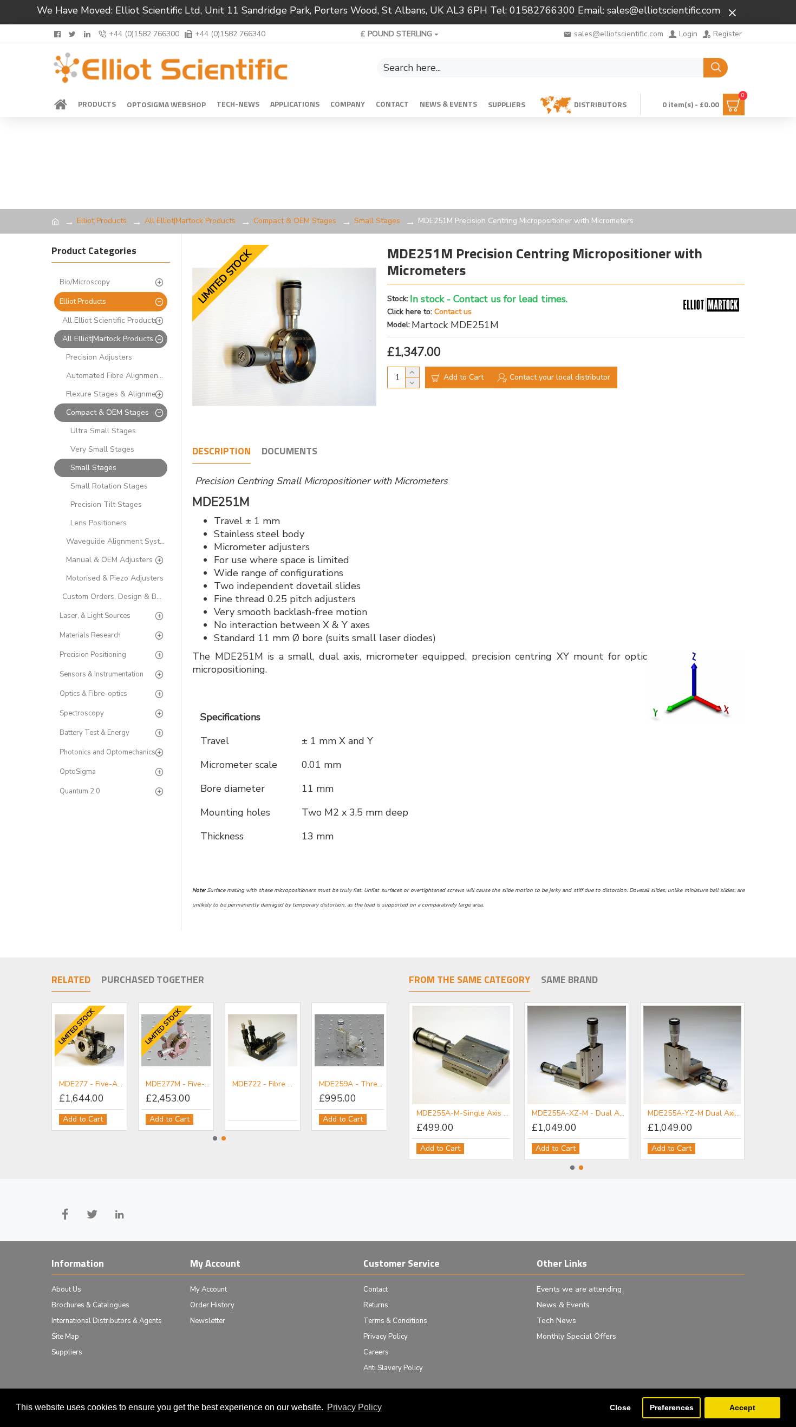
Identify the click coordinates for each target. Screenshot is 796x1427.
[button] (215, 1138)
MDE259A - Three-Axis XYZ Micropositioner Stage (351, 1084)
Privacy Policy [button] (354, 1407)
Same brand (569, 980)
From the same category (469, 980)
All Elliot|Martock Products (190, 221)
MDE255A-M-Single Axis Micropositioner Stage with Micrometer (463, 1113)
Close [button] (620, 1407)
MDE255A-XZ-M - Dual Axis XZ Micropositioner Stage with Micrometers (578, 1113)
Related (70, 980)
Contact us (453, 312)
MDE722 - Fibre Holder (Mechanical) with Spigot (264, 1084)
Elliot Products (102, 221)
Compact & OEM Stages (294, 221)
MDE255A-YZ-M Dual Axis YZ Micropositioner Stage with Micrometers (694, 1113)
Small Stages (377, 221)
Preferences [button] (672, 1407)
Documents (289, 451)
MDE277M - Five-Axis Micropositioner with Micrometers (178, 1084)
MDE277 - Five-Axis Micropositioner (91, 1084)
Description (221, 451)
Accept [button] (742, 1407)
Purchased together (152, 980)
